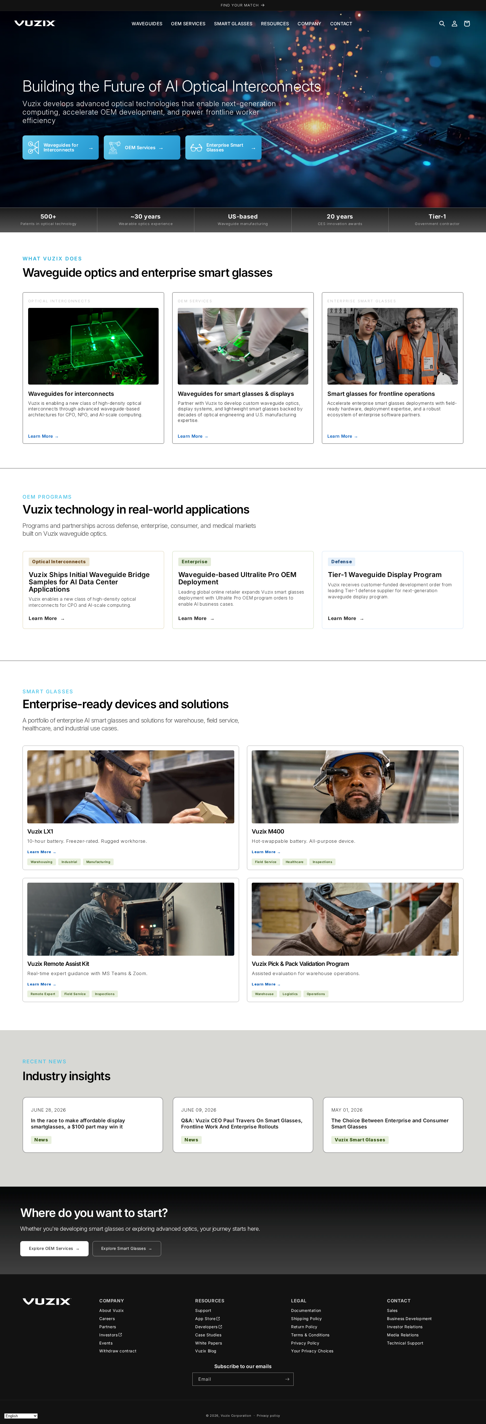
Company (309, 23)
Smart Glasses (233, 23)
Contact (341, 23)
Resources (275, 23)
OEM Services (188, 23)
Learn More (47, 618)
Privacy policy (268, 1416)
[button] (442, 23)
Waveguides (147, 23)
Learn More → (43, 435)
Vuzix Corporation (236, 1416)
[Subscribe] (287, 1379)
